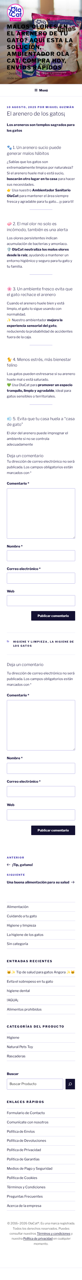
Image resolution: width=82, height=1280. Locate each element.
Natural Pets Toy (20, 1047)
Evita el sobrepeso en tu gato (30, 981)
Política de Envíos (21, 1132)
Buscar (13, 1074)
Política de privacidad (38, 1238)
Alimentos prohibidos (24, 1009)
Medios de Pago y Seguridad (29, 1169)
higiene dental (18, 991)
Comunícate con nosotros (28, 1122)
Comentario (18, 483)
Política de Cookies (22, 1178)
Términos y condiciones (53, 1233)
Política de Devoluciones (26, 1141)
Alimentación (17, 907)
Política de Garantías (23, 1159)
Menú (43, 90)
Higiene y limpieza (30, 641)
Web (10, 591)
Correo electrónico (24, 569)
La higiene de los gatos (25, 935)
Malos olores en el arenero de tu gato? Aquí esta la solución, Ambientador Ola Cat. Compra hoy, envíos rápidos (40, 47)
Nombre (15, 546)
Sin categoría (17, 944)
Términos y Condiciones (26, 1187)
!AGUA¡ (12, 1000)
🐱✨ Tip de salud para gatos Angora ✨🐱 (41, 972)
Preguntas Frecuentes (25, 1196)
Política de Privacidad (24, 1150)
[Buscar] (70, 1084)
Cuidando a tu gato (22, 916)
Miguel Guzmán (60, 107)
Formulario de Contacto (26, 1113)
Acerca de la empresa (24, 1206)
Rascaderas (16, 1056)
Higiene (13, 1038)
